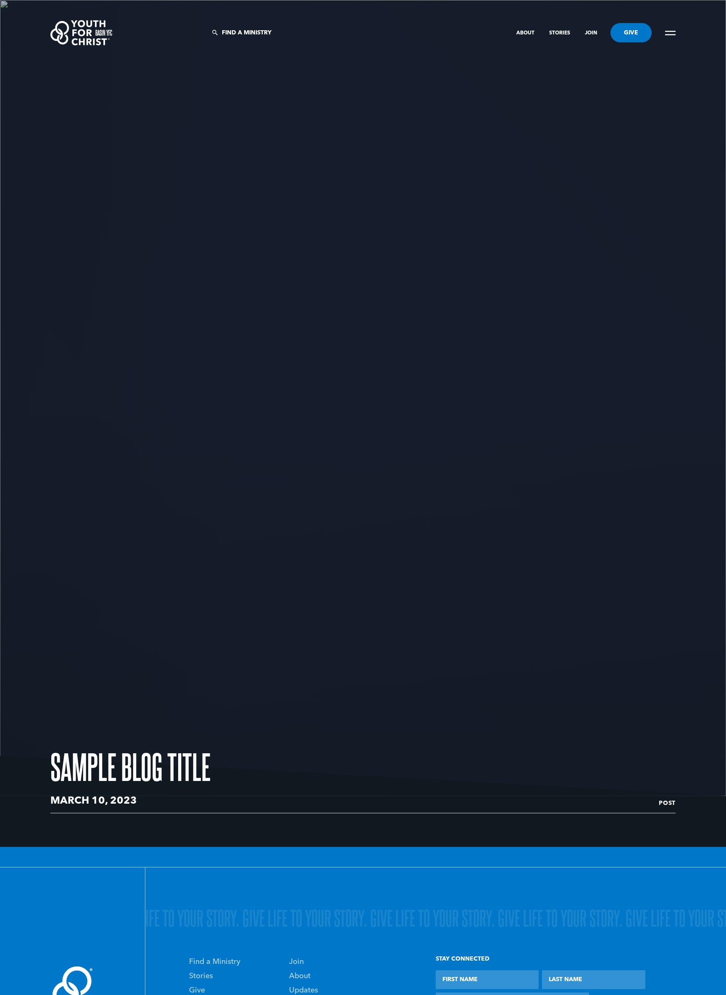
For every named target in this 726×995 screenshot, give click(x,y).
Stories (560, 33)
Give (197, 990)
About (526, 33)
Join (591, 33)
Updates (303, 990)
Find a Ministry (246, 33)
